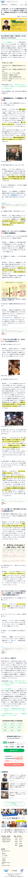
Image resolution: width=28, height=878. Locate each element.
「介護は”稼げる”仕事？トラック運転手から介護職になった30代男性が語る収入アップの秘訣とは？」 (14, 86)
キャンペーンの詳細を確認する (14, 764)
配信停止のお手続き (6, 865)
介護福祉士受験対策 (6, 841)
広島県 (12, 730)
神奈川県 (12, 724)
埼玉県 (20, 724)
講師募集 (4, 853)
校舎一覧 (6, 832)
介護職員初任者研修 (6, 838)
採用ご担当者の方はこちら (6, 851)
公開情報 (4, 859)
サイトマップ (4, 857)
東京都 (5, 724)
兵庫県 (5, 730)
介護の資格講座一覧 (8, 829)
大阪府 (19, 727)
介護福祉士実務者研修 (6, 839)
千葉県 (5, 727)
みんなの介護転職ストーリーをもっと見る (14, 803)
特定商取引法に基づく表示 (6, 863)
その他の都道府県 (21, 846)
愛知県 (12, 727)
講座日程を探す (14, 750)
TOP (2, 829)
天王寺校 (15, 832)
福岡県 (19, 730)
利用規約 (4, 860)
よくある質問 (4, 855)
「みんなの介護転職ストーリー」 (9, 42)
